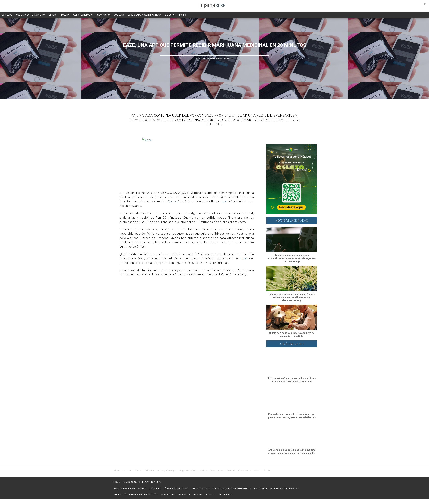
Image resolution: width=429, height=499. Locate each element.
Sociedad (230, 470)
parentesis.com (168, 494)
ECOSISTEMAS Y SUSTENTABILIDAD (144, 15)
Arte (130, 470)
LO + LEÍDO (7, 15)
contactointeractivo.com (204, 494)
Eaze (223, 201)
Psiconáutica (217, 470)
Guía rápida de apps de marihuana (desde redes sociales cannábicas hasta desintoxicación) (292, 297)
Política (203, 470)
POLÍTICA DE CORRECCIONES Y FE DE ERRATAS (276, 489)
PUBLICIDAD (154, 489)
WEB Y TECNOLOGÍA (82, 15)
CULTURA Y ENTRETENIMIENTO (30, 15)
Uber (244, 258)
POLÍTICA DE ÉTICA (201, 489)
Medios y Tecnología (166, 470)
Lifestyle (266, 470)
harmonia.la (184, 494)
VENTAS (142, 489)
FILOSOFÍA (64, 15)
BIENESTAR (170, 15)
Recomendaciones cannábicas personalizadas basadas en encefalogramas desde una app (291, 258)
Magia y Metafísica (188, 470)
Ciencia (138, 470)
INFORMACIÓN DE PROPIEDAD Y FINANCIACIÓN (135, 494)
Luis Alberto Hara (211, 58)
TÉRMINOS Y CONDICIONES (176, 489)
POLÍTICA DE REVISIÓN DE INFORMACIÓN (232, 489)
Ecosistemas (244, 470)
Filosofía (150, 470)
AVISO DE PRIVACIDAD (124, 489)
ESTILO (182, 15)
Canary (173, 201)
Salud (256, 470)
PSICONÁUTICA (103, 15)
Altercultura (119, 470)
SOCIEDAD (119, 15)
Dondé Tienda (225, 494)
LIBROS (52, 15)
